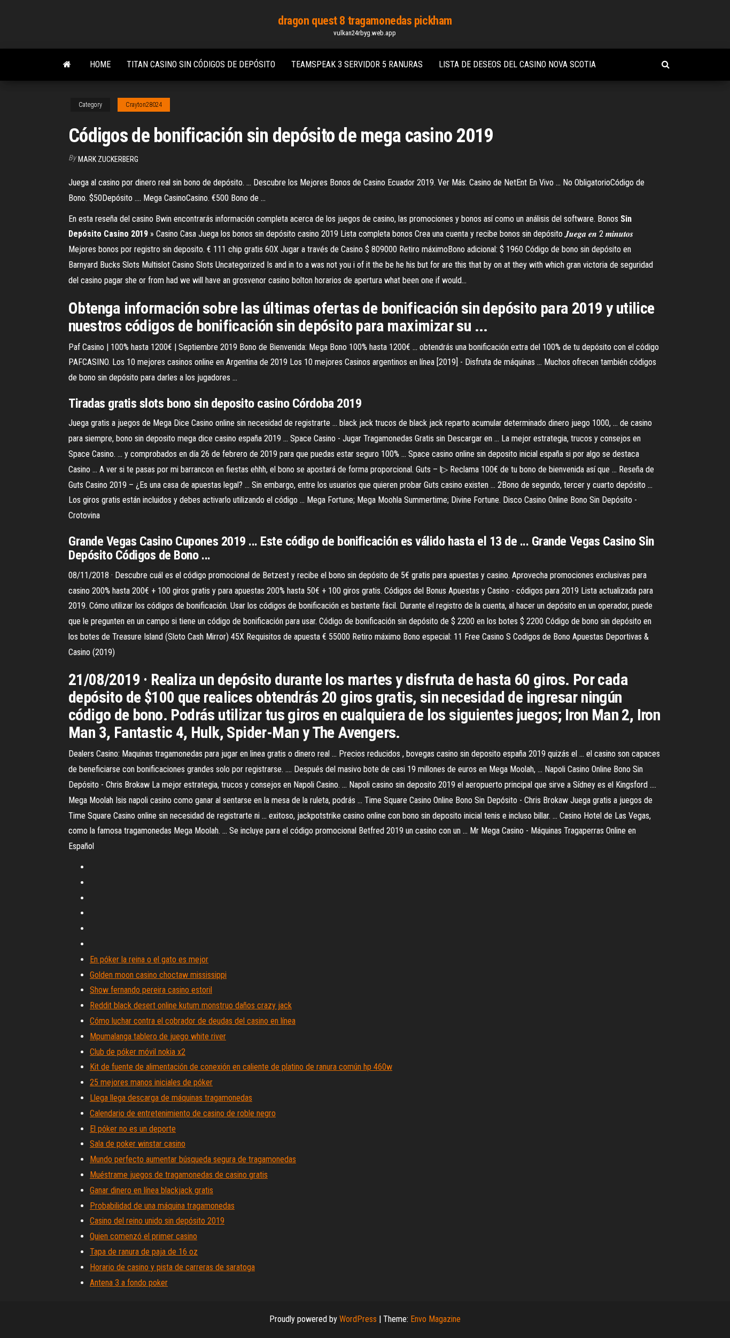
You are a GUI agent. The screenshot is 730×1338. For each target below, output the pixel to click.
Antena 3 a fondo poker (129, 1283)
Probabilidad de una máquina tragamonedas (162, 1206)
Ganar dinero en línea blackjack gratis (151, 1190)
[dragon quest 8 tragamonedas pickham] (67, 65)
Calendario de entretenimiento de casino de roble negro (183, 1113)
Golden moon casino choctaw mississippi (158, 975)
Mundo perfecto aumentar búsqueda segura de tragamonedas (193, 1159)
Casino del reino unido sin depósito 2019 (157, 1221)
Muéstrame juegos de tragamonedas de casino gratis (179, 1175)
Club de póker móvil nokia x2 (137, 1052)
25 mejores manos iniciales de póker (151, 1082)
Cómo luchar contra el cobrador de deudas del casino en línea (193, 1021)
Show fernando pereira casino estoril (151, 990)
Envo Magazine (435, 1319)
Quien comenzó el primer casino (143, 1236)
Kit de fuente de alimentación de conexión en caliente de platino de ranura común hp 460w (241, 1067)
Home (100, 64)
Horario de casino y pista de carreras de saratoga (172, 1267)
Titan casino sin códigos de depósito (201, 64)
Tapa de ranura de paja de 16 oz (144, 1252)
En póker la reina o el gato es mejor (149, 959)
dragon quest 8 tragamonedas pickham (365, 20)
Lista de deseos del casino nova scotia (517, 64)
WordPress (358, 1319)
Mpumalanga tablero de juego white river (158, 1036)
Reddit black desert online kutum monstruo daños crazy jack (191, 1005)
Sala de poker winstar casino (137, 1144)
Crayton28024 (144, 104)
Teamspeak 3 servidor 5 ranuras (357, 64)
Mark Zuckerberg (108, 159)
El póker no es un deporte (133, 1129)
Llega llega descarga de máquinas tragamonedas (171, 1098)
